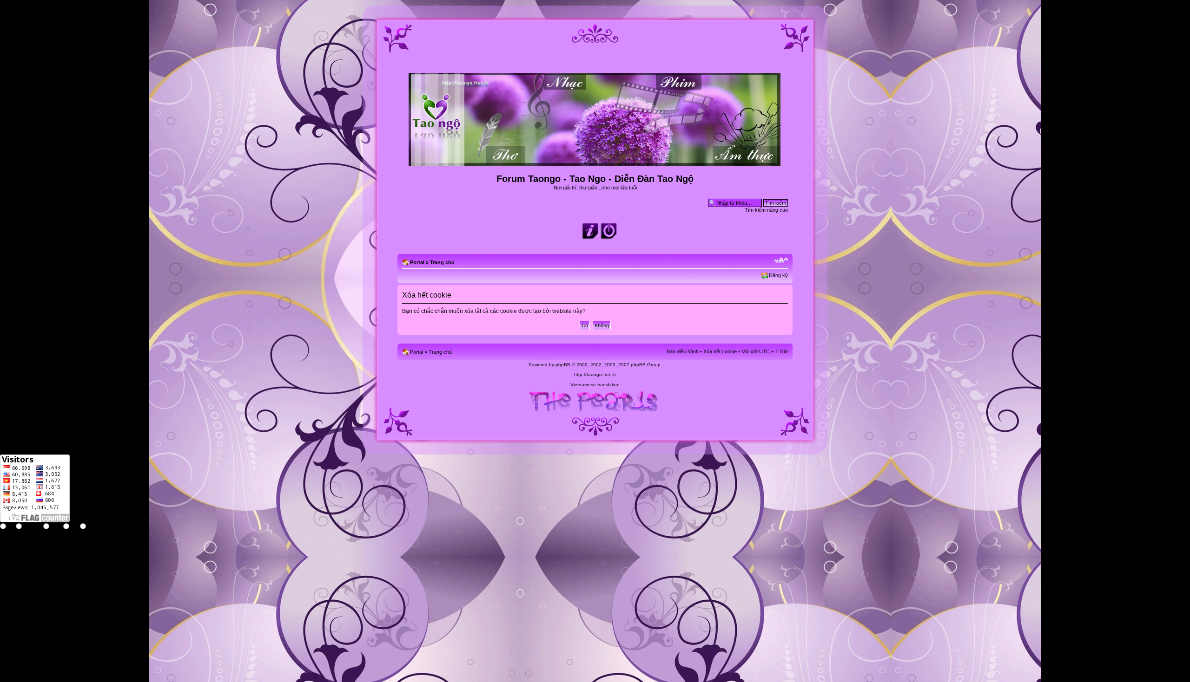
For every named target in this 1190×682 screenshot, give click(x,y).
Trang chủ (442, 262)
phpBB (562, 364)
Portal (417, 262)
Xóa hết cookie (720, 351)
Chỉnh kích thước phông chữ (781, 260)
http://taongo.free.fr (595, 374)
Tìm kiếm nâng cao (766, 210)
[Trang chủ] (595, 162)
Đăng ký (778, 275)
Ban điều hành (683, 351)
